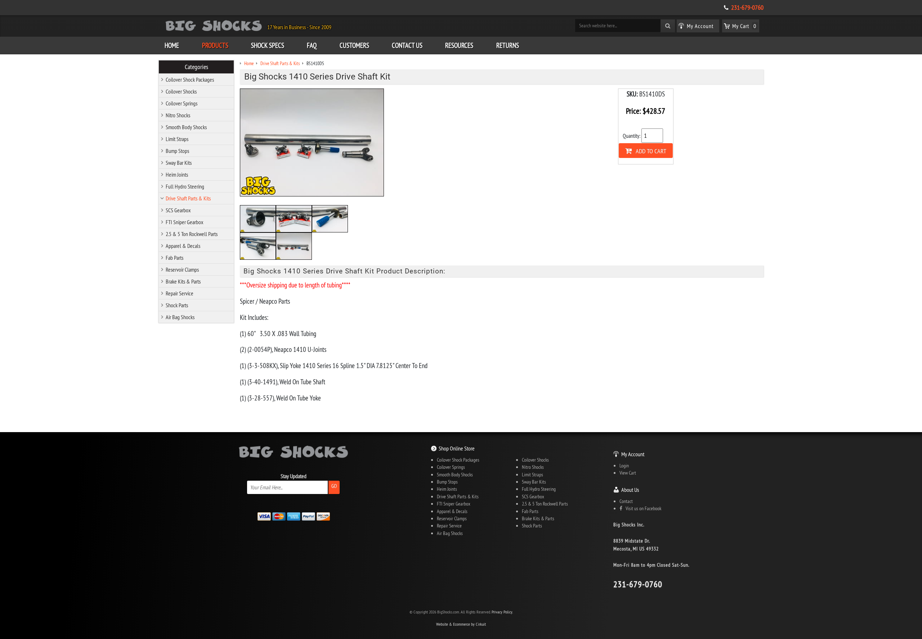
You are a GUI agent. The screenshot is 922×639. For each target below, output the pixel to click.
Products (215, 45)
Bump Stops (177, 150)
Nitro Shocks (178, 115)
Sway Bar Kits (179, 162)
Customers (354, 45)
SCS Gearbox (178, 210)
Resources (459, 45)
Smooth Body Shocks (186, 127)
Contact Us (407, 45)
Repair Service (179, 293)
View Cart (627, 473)
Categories (196, 67)
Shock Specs (267, 45)
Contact (626, 501)
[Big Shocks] (213, 27)
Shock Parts (177, 305)
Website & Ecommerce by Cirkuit (461, 624)
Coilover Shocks (181, 91)
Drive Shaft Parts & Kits (188, 198)
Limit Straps (177, 138)
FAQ (312, 45)
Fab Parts (174, 257)
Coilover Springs (181, 103)
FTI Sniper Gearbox (184, 222)
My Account (632, 454)
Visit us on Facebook (641, 508)
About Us (630, 489)
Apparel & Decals (183, 245)
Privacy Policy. (502, 612)
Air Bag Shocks (180, 317)
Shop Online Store (457, 448)
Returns (507, 45)
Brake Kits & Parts (183, 281)
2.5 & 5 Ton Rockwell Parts (192, 233)
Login (624, 465)
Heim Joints (177, 174)
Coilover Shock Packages (190, 79)
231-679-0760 (747, 8)
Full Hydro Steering (185, 186)
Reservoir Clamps (182, 269)
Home (172, 45)
